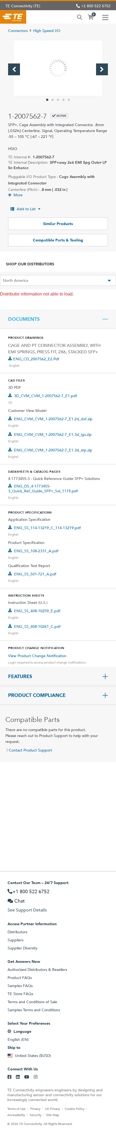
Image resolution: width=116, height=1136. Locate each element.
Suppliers (15, 940)
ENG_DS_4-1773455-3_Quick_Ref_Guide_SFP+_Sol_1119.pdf (43, 488)
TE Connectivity (13, 17)
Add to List (26, 208)
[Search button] (79, 16)
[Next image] (102, 69)
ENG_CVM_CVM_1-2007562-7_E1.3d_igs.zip (53, 434)
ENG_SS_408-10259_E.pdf (37, 610)
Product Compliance (37, 695)
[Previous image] (14, 69)
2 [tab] (53, 100)
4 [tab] (63, 100)
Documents (24, 319)
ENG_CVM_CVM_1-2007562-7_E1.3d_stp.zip (53, 450)
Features (20, 676)
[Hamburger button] (105, 17)
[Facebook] (9, 1077)
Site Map (52, 1115)
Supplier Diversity (22, 948)
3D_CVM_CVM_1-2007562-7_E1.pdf (45, 395)
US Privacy (52, 1108)
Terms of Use (16, 1108)
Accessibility (16, 1115)
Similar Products (58, 223)
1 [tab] (47, 100)
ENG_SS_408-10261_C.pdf (37, 626)
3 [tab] (58, 100)
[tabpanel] (58, 68)
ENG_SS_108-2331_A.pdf (36, 551)
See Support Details (27, 910)
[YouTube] (26, 1077)
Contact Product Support (30, 750)
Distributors (17, 932)
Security (36, 1115)
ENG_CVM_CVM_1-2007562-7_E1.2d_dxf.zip (53, 418)
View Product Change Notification (37, 655)
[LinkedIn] (18, 1077)
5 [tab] (69, 100)
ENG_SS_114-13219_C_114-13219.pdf (47, 527)
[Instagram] (35, 1077)
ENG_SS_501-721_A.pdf (35, 574)
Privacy (35, 1108)
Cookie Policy (74, 1108)
